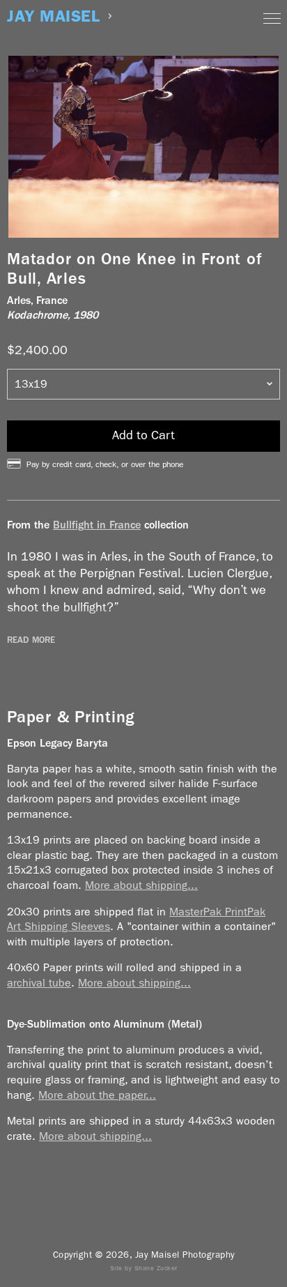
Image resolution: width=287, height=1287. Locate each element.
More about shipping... (141, 885)
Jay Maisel (53, 16)
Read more (31, 640)
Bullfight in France (97, 524)
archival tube (39, 982)
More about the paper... (97, 1095)
